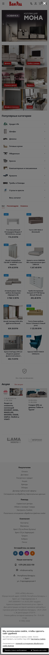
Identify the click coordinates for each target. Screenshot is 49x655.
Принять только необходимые (16, 650)
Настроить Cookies (38, 639)
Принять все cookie (39, 650)
